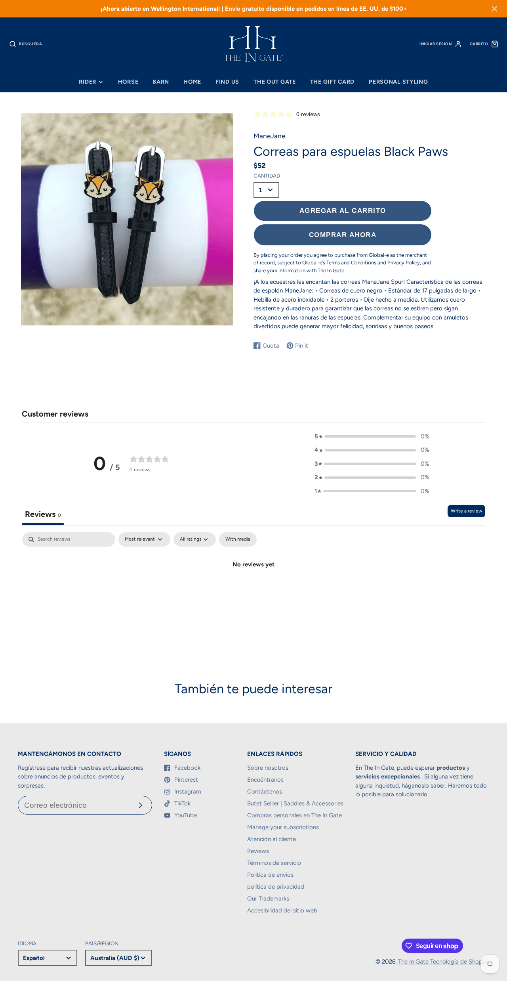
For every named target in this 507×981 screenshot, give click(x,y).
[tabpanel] (253, 591)
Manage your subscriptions (283, 827)
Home (192, 81)
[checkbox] (238, 539)
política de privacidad (275, 886)
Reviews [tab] (43, 514)
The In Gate (413, 961)
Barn (160, 81)
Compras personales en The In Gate (294, 815)
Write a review (466, 511)
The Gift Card (332, 81)
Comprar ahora (343, 235)
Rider (87, 81)
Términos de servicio (274, 862)
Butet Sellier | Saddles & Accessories (295, 803)
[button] (371, 436)
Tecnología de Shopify (459, 961)
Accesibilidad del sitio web (282, 910)
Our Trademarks (268, 898)
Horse (128, 81)
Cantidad (267, 175)
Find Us (227, 81)
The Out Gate (275, 81)
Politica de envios (270, 874)
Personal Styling (398, 81)
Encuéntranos (265, 779)
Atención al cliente (271, 839)
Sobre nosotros (267, 767)
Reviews (258, 851)
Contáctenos (264, 791)
